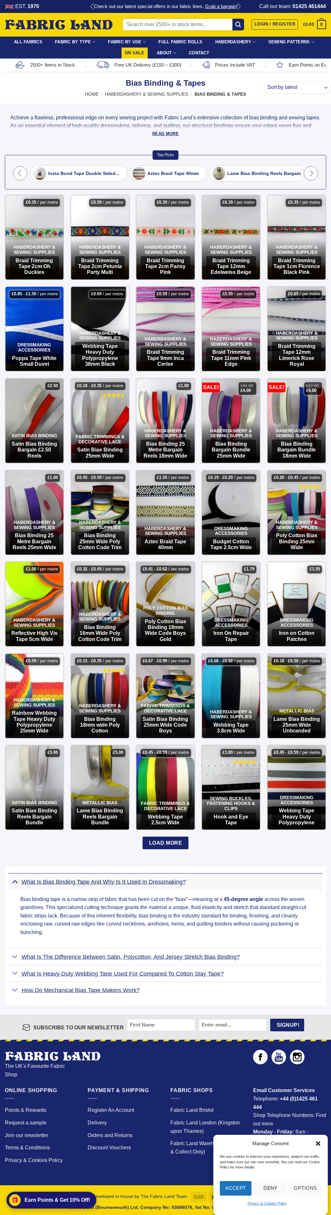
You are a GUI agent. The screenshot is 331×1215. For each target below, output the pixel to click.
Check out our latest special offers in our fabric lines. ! (166, 6)
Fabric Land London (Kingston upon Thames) (205, 1127)
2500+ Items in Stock (52, 65)
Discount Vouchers (109, 1147)
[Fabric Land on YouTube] (279, 1062)
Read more (165, 133)
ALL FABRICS (28, 41)
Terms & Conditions (27, 1147)
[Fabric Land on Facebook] (260, 1062)
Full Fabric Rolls (180, 41)
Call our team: (292, 6)
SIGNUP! (288, 1025)
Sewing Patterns (289, 41)
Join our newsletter (26, 1135)
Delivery (97, 1122)
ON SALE (134, 52)
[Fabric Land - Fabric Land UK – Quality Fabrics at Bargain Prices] (58, 25)
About (164, 52)
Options (305, 1188)
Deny (270, 1188)
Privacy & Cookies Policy (267, 1203)
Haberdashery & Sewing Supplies (146, 94)
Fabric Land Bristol (192, 1110)
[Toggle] (14, 881)
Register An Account (111, 1110)
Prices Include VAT (235, 65)
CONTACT (199, 52)
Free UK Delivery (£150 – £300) (147, 65)
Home (92, 94)
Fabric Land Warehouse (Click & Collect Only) (205, 1148)
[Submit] (238, 24)
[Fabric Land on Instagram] (297, 1062)
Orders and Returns (110, 1135)
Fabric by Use (124, 41)
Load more (165, 843)
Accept (235, 1188)
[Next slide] (238, 6)
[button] (318, 1143)
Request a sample (26, 1122)
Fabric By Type (73, 41)
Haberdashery (233, 41)
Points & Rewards (25, 1110)
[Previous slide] (92, 6)
